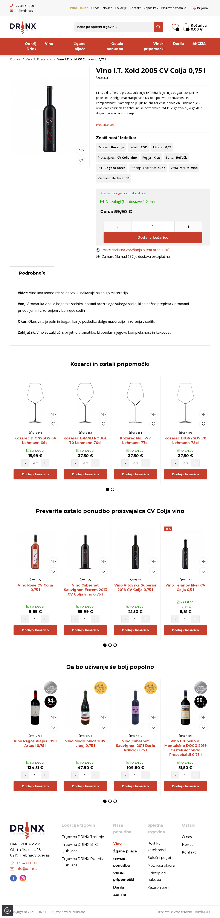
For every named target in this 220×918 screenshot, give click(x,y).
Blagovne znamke (173, 8)
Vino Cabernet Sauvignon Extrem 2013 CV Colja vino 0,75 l (85, 589)
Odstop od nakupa (157, 876)
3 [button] (115, 645)
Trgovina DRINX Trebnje (83, 837)
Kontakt (135, 8)
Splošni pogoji (159, 858)
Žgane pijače (80, 46)
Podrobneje (32, 273)
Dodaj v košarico (153, 237)
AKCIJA (199, 44)
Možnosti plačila (161, 865)
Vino (49, 44)
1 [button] (107, 489)
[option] (49, 115)
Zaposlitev (151, 8)
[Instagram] (23, 878)
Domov (15, 59)
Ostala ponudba (115, 46)
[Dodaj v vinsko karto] (81, 160)
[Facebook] (13, 878)
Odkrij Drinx (30, 46)
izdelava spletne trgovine (175, 912)
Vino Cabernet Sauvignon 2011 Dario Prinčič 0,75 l (135, 745)
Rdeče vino (44, 59)
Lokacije (121, 8)
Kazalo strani (158, 887)
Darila (178, 44)
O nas (95, 8)
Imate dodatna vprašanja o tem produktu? (136, 249)
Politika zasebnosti (157, 846)
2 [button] (112, 489)
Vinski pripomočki (154, 46)
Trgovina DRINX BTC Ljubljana (80, 848)
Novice (107, 8)
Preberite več (105, 125)
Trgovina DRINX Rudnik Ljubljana (82, 862)
